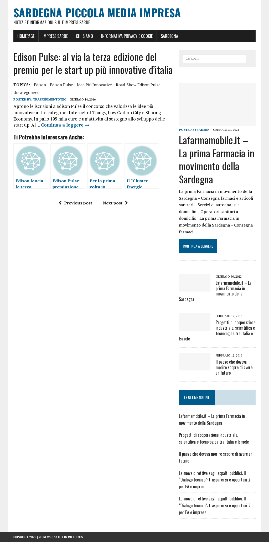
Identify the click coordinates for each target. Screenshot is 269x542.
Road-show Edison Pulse (138, 84)
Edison (40, 84)
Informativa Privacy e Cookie (127, 36)
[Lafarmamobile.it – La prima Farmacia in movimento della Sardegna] (217, 122)
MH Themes (75, 537)
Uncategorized (26, 92)
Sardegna (169, 36)
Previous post (78, 203)
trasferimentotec (49, 99)
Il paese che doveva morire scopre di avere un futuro (234, 367)
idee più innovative (94, 84)
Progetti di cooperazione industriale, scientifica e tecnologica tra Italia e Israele (217, 330)
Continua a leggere (65, 125)
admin (204, 130)
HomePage (25, 36)
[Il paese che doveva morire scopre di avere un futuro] (194, 367)
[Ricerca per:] (214, 58)
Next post (112, 203)
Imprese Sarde (55, 36)
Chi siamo (84, 36)
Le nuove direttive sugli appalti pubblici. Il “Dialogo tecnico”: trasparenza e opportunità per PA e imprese (215, 480)
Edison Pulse (61, 84)
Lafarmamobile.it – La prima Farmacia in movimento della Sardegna (216, 159)
